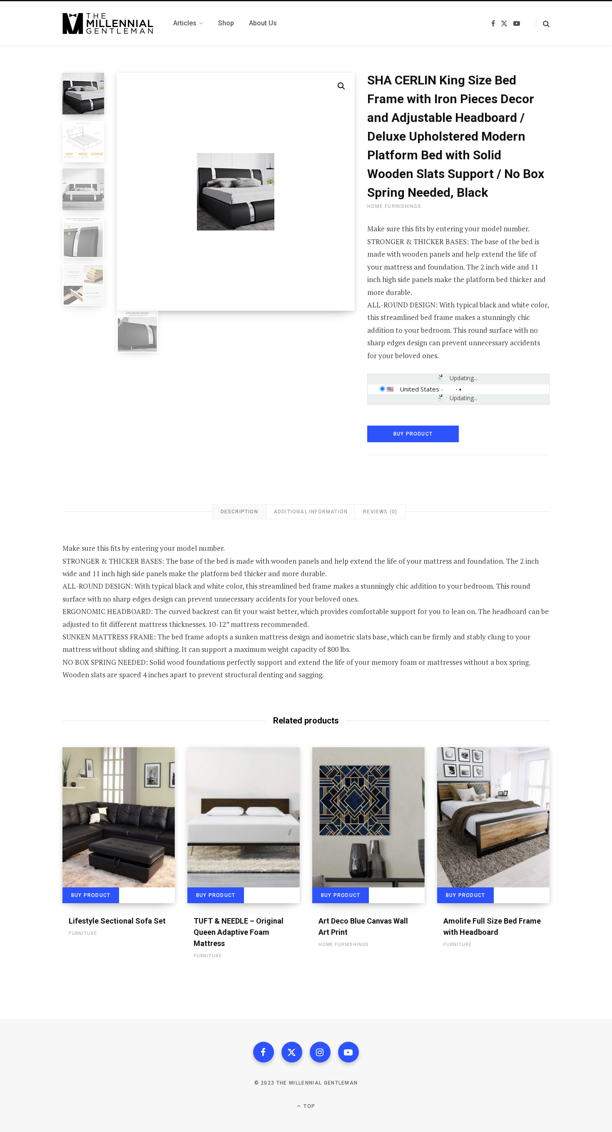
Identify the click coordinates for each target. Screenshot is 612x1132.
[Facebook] (263, 1052)
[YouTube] (348, 1052)
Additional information (311, 512)
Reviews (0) (380, 512)
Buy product (413, 434)
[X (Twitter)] (291, 1052)
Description (239, 512)
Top (308, 1106)
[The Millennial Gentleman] (107, 23)
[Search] (543, 23)
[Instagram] (320, 1052)
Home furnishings (394, 206)
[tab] (239, 511)
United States (419, 389)
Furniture (83, 933)
